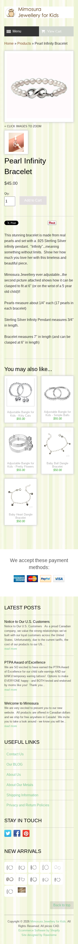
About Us (13, 774)
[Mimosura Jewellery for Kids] (39, 13)
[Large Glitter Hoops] (45, 867)
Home (9, 43)
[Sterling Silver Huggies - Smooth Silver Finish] (9, 879)
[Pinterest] (26, 834)
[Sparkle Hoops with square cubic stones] (21, 867)
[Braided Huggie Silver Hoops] (57, 879)
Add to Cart (33, 200)
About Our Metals (19, 785)
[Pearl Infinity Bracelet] (39, 86)
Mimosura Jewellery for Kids (48, 921)
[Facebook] (16, 834)
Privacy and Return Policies (27, 805)
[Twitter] (7, 834)
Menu (17, 31)
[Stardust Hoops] (33, 867)
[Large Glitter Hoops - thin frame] (9, 867)
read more (10, 648)
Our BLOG (14, 764)
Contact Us (15, 754)
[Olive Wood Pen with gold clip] (21, 891)
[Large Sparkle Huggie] (9, 891)
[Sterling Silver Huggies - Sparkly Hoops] (33, 879)
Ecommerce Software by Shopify (39, 930)
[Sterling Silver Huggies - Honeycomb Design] (45, 879)
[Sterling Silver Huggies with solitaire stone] (21, 879)
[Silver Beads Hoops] (57, 867)
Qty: (7, 193)
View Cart (54, 31)
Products (24, 43)
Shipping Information (22, 795)
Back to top (61, 905)
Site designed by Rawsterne (39, 935)
